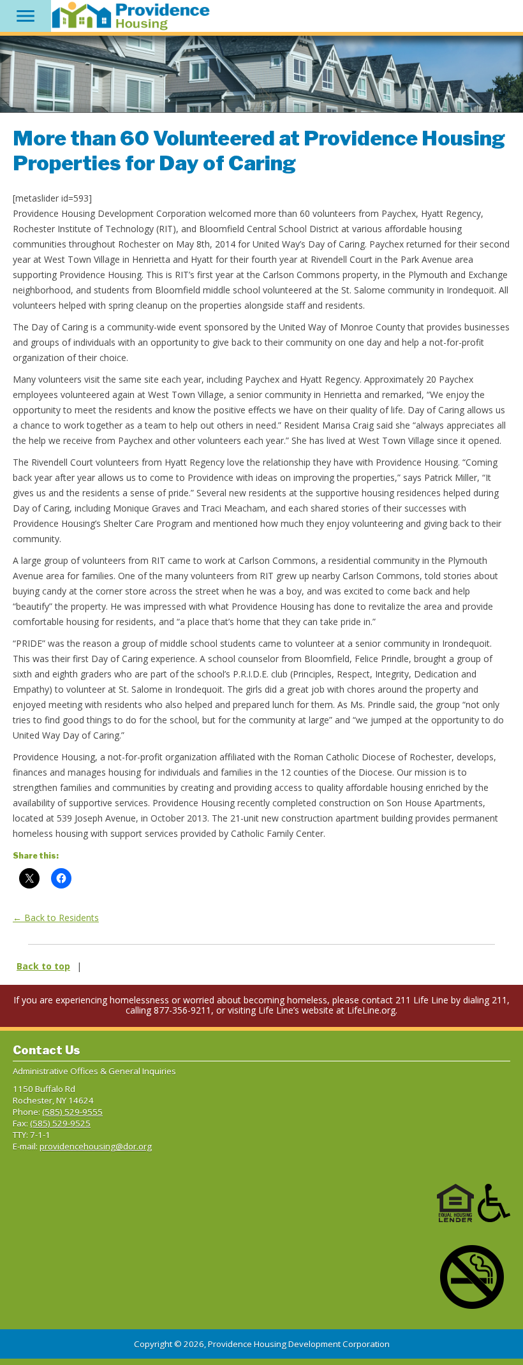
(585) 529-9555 (72, 1112)
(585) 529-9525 (60, 1123)
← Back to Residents (56, 917)
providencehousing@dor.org (96, 1146)
